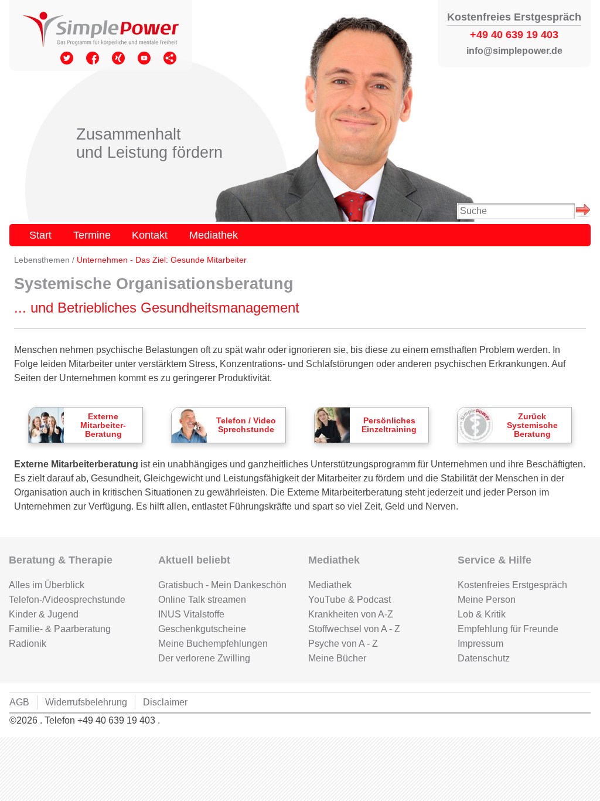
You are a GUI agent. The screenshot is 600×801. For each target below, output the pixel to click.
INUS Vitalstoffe (191, 614)
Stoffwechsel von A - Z (354, 629)
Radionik (27, 644)
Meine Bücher (337, 658)
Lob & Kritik (482, 614)
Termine (92, 235)
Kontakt (150, 235)
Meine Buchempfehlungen (213, 644)
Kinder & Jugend (44, 614)
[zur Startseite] (101, 30)
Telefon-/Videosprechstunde (67, 600)
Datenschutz (484, 658)
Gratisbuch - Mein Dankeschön (222, 585)
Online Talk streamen (202, 600)
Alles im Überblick (46, 585)
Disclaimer (165, 702)
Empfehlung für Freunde (508, 629)
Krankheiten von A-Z (350, 614)
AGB (19, 702)
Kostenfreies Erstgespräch (512, 585)
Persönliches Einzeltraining (389, 425)
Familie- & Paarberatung (60, 629)
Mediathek (213, 235)
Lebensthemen (42, 260)
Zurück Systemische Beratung (532, 425)
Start (40, 235)
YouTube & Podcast (349, 600)
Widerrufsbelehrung (86, 702)
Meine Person (487, 600)
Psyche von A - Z (343, 644)
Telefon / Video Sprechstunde (246, 425)
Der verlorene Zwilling (204, 658)
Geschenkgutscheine (202, 629)
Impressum (480, 644)
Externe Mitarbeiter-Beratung (103, 425)
